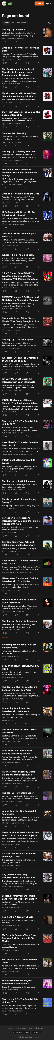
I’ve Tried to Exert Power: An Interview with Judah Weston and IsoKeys (19, 172)
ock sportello (14, 551)
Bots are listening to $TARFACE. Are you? (19, 548)
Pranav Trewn (14, 369)
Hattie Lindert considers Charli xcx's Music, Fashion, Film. (20, 652)
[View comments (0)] (15, 41)
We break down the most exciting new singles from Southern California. (18, 625)
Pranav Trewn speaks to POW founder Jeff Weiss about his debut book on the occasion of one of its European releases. (20, 758)
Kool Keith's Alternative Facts (17, 917)
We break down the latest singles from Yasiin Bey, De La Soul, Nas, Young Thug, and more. (19, 155)
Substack (17, 1037)
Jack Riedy (13, 288)
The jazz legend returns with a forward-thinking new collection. (19, 861)
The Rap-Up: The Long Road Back (19, 151)
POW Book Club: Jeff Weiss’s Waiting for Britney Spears (17, 752)
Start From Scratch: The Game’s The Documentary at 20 (21, 113)
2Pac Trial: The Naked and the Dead (20, 193)
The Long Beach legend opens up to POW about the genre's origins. (20, 528)
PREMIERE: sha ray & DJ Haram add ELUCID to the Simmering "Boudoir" (20, 298)
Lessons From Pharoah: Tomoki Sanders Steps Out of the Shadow (19, 897)
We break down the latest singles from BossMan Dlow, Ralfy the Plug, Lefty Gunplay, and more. (18, 34)
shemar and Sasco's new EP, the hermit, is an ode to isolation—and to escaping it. (20, 79)
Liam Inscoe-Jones (15, 886)
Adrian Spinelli (14, 907)
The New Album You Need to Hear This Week (19, 731)
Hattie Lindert (14, 656)
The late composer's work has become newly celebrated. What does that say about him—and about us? (21, 882)
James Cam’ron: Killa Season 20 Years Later (19, 812)
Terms (31, 1028)
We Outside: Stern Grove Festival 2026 (19, 961)
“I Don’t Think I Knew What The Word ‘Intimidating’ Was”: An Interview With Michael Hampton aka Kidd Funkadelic (19, 276)
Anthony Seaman (16, 160)
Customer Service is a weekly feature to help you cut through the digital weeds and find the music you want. (20, 736)
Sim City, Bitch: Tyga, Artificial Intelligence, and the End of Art (18, 543)
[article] (27, 35)
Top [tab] (12, 23)
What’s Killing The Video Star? (18, 255)
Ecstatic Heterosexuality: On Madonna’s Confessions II (17, 982)
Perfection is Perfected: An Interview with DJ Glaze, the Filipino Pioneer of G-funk (21, 521)
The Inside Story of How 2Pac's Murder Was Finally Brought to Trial (20, 320)
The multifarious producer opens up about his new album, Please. (20, 673)
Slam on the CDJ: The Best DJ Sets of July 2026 (20, 422)
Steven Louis (14, 348)
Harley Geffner (17, 38)
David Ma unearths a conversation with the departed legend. (20, 945)
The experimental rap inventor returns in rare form (19, 921)
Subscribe (39, 3)
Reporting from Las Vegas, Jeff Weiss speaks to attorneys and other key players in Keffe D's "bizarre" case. (20, 325)
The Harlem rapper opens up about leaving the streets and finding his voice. (20, 585)
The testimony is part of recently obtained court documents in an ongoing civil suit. (20, 779)
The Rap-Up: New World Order (18, 793)
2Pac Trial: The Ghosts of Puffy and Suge (20, 49)
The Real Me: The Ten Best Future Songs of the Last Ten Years (19, 688)
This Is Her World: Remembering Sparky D (19, 500)
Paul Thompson (15, 84)
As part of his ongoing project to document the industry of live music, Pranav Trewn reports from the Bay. (20, 966)
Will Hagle (13, 472)
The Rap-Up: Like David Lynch (17, 339)
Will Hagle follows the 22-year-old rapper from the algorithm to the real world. (20, 467)
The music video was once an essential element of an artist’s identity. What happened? (18, 259)
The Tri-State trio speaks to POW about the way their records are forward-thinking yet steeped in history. (20, 839)
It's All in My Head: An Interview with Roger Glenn (19, 855)
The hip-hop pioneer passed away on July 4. (21, 505)
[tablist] (15, 22)
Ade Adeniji (12, 533)
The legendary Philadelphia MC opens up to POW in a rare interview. (21, 715)
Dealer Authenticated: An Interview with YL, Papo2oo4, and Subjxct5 (20, 834)
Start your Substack (22, 1033)
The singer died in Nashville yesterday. (18, 99)
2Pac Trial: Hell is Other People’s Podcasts (19, 235)
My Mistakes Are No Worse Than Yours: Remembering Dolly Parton (19, 95)
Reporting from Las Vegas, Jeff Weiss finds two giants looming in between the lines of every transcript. (20, 55)
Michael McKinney (15, 433)
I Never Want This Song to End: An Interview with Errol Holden (20, 580)
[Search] (49, 22)
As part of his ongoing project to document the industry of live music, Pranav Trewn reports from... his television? (20, 365)
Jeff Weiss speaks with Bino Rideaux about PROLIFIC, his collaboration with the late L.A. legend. (20, 407)
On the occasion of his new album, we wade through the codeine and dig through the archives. (20, 694)
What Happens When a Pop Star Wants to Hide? (19, 646)
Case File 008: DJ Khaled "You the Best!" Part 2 (20, 444)
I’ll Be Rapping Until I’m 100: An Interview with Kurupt (18, 213)
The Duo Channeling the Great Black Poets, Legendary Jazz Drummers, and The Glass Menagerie (18, 72)
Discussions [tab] (21, 23)
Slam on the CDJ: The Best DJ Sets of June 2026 (20, 1000)
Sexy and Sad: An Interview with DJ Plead (20, 667)
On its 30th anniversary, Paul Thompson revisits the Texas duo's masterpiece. (19, 607)
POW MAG (12, 412)
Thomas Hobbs (18, 224)
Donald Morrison (15, 490)
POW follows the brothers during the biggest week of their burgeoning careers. (20, 180)
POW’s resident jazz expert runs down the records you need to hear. (20, 137)
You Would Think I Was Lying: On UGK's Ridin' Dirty (19, 601)
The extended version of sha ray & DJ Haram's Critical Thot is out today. (18, 304)
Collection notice (40, 1028)
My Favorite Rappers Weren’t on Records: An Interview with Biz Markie (19, 938)
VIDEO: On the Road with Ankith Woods (18, 461)
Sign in (48, 3)
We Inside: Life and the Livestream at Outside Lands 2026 (20, 359)
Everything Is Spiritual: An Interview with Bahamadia (16, 710)
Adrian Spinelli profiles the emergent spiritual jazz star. (18, 903)
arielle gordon (15, 102)
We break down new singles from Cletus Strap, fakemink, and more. (19, 485)
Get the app (37, 1033)
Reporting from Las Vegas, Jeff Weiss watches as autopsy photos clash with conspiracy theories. (18, 198)
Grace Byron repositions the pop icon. (18, 987)
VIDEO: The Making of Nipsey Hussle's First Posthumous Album (20, 401)
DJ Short (11, 508)
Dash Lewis (16, 590)
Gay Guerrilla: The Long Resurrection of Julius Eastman (18, 876)
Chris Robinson (15, 142)
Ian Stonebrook (18, 823)
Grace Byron (13, 990)
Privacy (24, 1028)
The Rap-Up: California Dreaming (19, 621)
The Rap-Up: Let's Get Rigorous (18, 481)
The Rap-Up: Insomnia (13, 29)
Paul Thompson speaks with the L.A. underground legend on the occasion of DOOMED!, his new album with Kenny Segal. (19, 386)
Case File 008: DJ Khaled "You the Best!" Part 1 (20, 562)
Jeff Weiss (16, 60)
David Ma (15, 950)
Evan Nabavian (14, 926)
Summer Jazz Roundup (14, 133)
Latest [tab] (6, 23)
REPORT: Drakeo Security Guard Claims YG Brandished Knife (18, 773)
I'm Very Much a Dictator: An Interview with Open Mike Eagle (18, 380)
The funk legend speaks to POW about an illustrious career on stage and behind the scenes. (20, 283)
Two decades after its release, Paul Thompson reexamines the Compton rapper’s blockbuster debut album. (18, 119)
